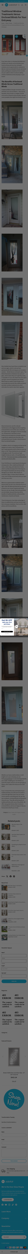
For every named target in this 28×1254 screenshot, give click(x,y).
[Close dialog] (27, 619)
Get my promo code (7, 631)
